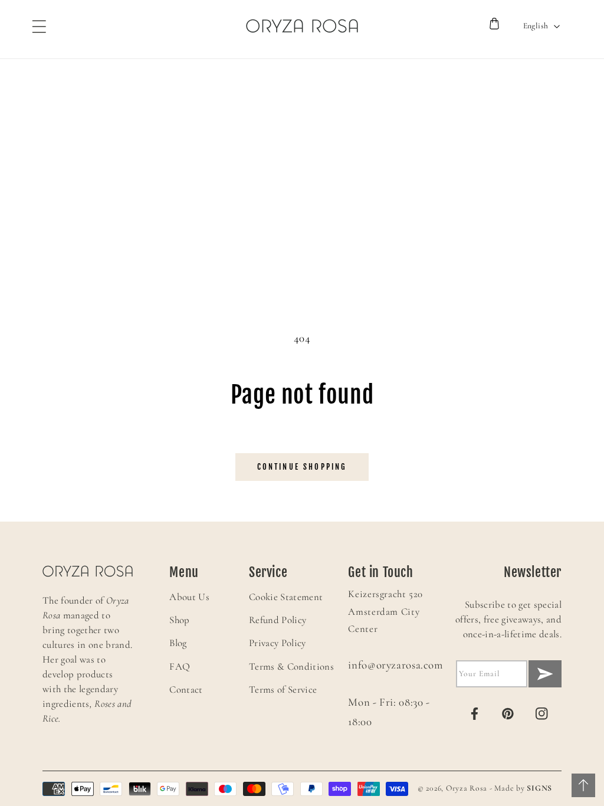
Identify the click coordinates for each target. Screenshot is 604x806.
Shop (179, 620)
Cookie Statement (286, 597)
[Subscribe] (545, 673)
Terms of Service (283, 689)
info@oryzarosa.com (395, 664)
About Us (189, 597)
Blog (177, 643)
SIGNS (539, 788)
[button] (33, 26)
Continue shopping (302, 466)
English (536, 26)
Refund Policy (277, 620)
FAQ (179, 666)
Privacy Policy (277, 643)
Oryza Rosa (466, 788)
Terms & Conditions (291, 666)
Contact (185, 689)
